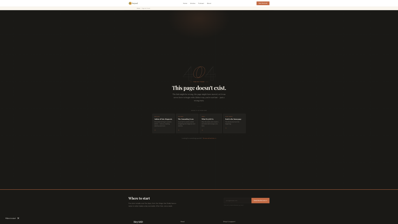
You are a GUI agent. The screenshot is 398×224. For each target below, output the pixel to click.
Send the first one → (260, 200)
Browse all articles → (209, 138)
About (209, 3)
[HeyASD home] (133, 3)
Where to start (10, 218)
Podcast (201, 3)
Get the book (263, 3)
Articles (192, 3)
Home (185, 3)
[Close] (18, 218)
